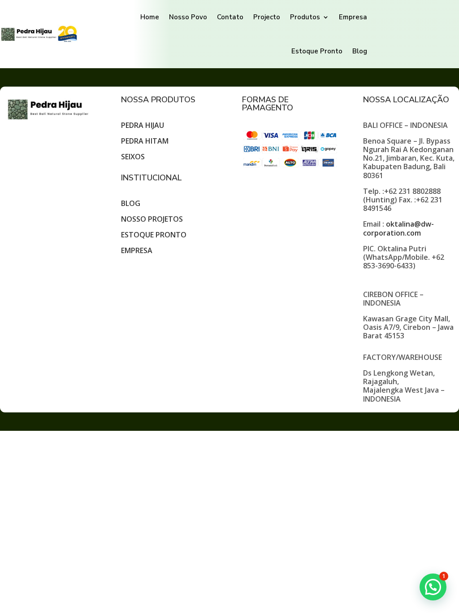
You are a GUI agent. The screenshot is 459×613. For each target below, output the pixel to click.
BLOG (130, 203)
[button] (433, 587)
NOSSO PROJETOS (152, 219)
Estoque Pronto (316, 51)
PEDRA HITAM (145, 141)
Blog (359, 51)
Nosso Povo (188, 17)
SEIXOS (133, 157)
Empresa (353, 17)
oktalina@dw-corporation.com (398, 228)
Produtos (305, 17)
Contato (230, 17)
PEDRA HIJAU (142, 125)
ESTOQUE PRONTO (153, 235)
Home (149, 17)
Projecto (266, 17)
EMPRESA (136, 250)
